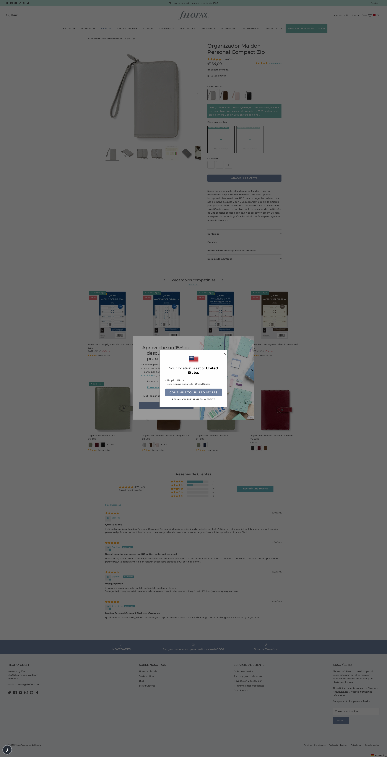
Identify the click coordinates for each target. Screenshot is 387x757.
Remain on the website (193, 399)
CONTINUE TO (193, 392)
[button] (7, 750)
